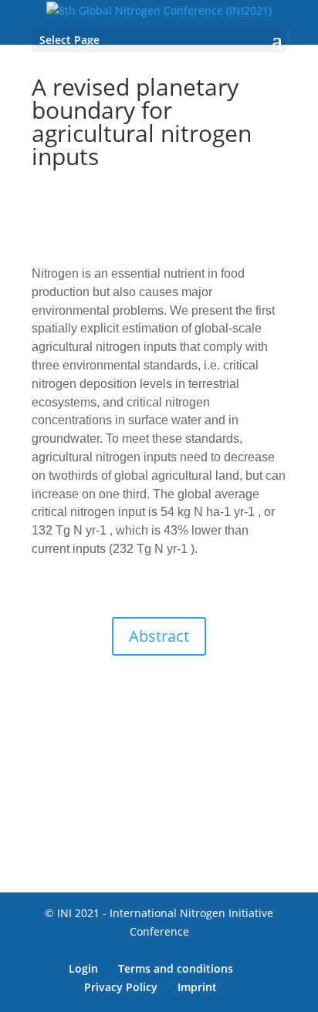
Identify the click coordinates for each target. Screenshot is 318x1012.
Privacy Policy (120, 987)
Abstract (159, 636)
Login (83, 968)
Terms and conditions (175, 968)
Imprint (197, 987)
